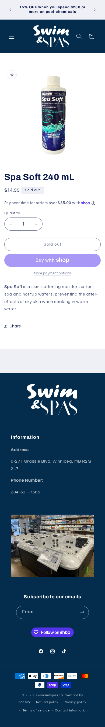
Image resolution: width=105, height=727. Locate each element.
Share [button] (15, 326)
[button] (11, 36)
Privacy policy (75, 702)
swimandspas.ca (49, 695)
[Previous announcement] (10, 10)
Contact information (71, 710)
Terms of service (36, 710)
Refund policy (47, 702)
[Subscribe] (82, 612)
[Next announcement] (95, 10)
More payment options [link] (52, 273)
